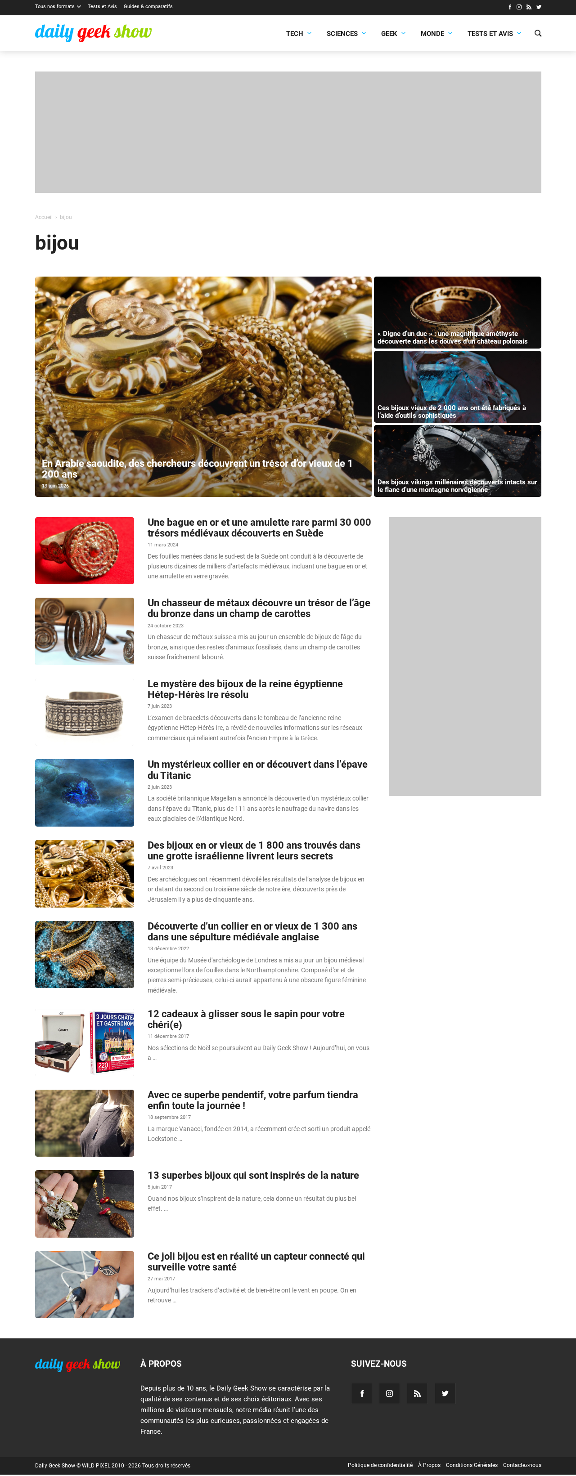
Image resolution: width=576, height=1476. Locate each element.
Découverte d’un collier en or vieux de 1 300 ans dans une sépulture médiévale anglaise (252, 932)
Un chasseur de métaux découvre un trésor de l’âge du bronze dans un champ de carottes (259, 608)
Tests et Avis (102, 6)
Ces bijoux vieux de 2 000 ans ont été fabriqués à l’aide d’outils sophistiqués (452, 412)
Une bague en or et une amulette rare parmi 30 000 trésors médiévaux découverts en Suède (259, 528)
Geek (389, 34)
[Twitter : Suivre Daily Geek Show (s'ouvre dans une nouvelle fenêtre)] (538, 8)
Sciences (342, 34)
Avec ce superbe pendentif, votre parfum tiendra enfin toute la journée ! (253, 1100)
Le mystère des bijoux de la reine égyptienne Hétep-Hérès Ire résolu (245, 689)
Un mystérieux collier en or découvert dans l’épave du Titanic (258, 770)
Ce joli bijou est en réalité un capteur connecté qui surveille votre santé (256, 1262)
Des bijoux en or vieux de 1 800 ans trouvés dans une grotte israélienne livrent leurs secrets (254, 851)
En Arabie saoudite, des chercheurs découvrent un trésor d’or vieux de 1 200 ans (197, 469)
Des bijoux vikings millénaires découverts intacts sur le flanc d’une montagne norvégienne (457, 486)
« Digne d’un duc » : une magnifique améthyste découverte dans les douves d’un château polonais (453, 337)
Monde (432, 34)
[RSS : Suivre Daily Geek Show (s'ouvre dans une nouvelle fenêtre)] (528, 8)
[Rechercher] (538, 34)
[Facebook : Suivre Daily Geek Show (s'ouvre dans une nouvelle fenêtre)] (510, 8)
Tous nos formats (55, 6)
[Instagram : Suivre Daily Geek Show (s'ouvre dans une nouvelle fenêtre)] (519, 8)
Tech (294, 34)
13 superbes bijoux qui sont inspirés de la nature (253, 1175)
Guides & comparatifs (148, 6)
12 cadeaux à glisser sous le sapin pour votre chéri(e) (246, 1019)
